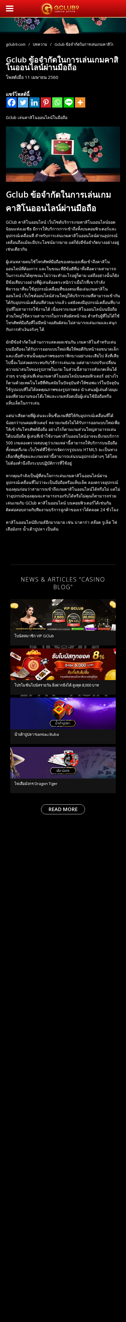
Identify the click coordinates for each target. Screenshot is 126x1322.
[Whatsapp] (57, 102)
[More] (80, 102)
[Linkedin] (34, 102)
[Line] (69, 102)
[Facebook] (11, 102)
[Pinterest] (46, 102)
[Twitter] (23, 102)
